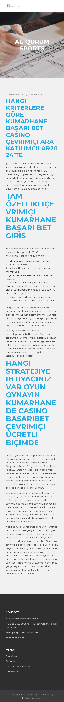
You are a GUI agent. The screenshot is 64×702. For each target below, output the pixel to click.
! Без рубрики (35, 95)
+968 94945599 (15, 637)
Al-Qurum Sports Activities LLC (23, 618)
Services (10, 661)
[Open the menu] (55, 5)
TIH (24, 698)
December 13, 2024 (15, 95)
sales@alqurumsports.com (22, 632)
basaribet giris (42, 181)
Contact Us (12, 671)
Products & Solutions (18, 666)
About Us (11, 656)
